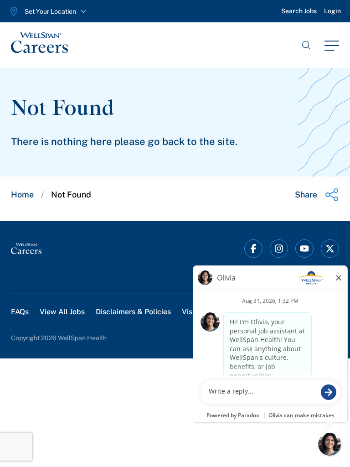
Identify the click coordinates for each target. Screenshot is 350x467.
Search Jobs (299, 11)
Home (22, 194)
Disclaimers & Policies (133, 311)
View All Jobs (62, 311)
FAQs (20, 311)
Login (332, 11)
